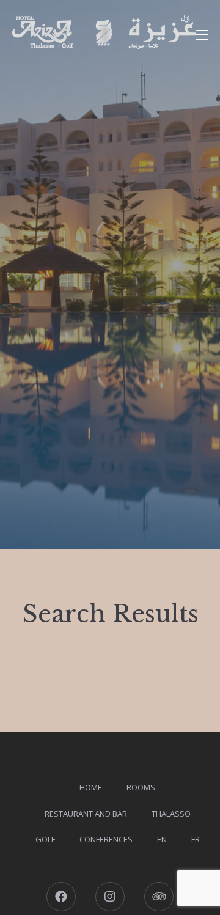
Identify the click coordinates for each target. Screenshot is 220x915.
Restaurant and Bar (86, 813)
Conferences (106, 839)
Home (90, 787)
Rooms (141, 787)
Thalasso (171, 813)
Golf (45, 839)
